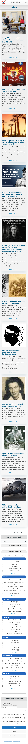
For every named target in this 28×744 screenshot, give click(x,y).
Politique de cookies (8, 741)
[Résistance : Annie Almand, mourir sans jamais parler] (14, 388)
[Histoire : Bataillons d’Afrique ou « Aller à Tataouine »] (14, 285)
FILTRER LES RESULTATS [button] (15, 552)
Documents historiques (11, 705)
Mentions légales (16, 741)
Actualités (7, 703)
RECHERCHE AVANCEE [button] (15, 545)
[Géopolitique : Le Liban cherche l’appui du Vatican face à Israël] (14, 22)
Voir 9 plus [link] (14, 652)
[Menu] (25, 2)
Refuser (14, 731)
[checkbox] (14, 562)
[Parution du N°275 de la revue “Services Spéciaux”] (14, 74)
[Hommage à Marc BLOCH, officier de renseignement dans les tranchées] (14, 177)
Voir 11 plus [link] (14, 688)
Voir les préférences (14, 736)
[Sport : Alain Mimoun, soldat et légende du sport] (14, 438)
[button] (25, 710)
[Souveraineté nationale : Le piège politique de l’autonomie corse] (14, 335)
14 (14, 532)
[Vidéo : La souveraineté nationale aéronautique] (14, 489)
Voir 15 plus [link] (14, 573)
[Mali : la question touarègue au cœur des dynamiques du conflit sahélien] (14, 125)
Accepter (14, 727)
